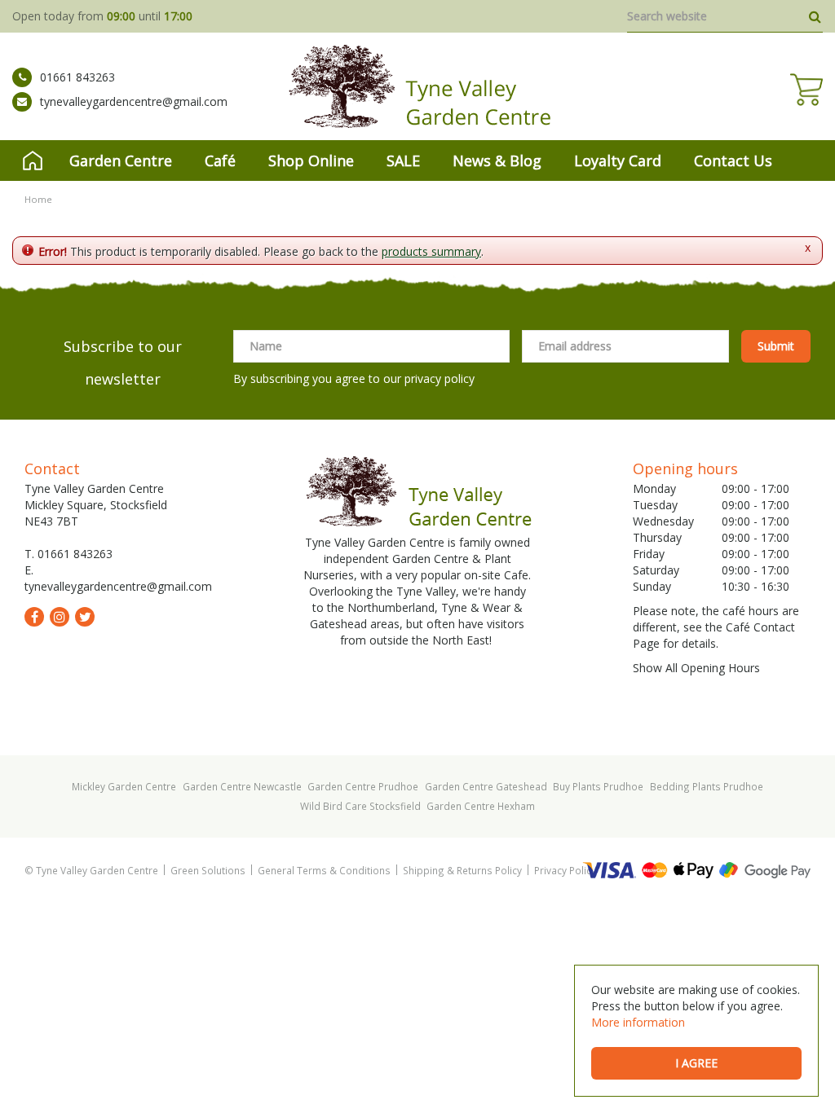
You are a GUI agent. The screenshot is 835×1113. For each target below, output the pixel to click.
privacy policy (439, 378)
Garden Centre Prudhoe (362, 786)
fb (34, 617)
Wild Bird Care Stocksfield (360, 805)
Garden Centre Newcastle (242, 786)
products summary (431, 251)
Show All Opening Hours (696, 667)
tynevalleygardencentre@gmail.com (134, 101)
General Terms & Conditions (324, 870)
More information (638, 1022)
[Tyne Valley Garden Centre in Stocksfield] (417, 86)
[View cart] (806, 89)
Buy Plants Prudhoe (598, 786)
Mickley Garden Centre (124, 786)
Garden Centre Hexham (480, 805)
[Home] (32, 160)
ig (59, 617)
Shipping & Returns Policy (462, 870)
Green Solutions (207, 870)
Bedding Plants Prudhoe (706, 786)
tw (85, 617)
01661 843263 (77, 77)
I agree (696, 1063)
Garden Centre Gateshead (486, 786)
